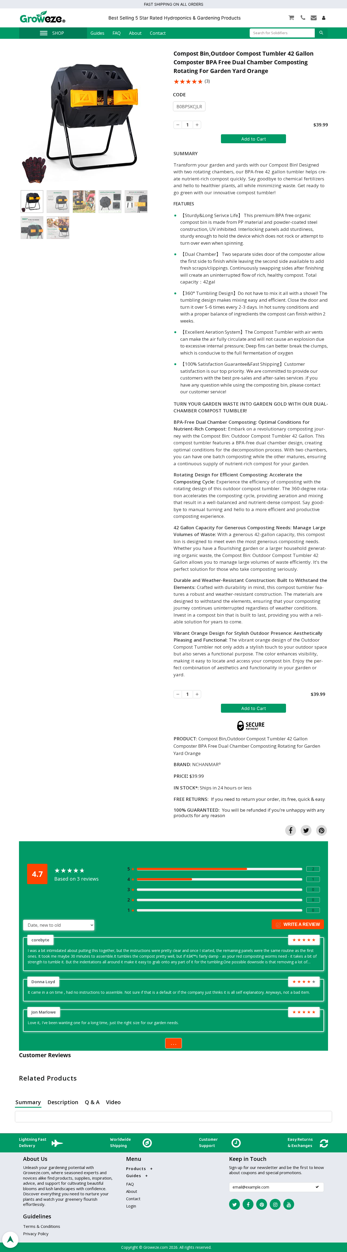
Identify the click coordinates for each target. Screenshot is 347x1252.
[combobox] (282, 32)
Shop (58, 33)
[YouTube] (288, 1204)
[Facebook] (248, 1204)
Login (131, 1206)
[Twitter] (234, 1204)
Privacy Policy (36, 1233)
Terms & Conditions (41, 1226)
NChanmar (205, 764)
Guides (97, 33)
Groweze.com (155, 1247)
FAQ (117, 33)
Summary (28, 1102)
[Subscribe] (317, 1187)
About (135, 33)
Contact (158, 33)
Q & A (92, 1102)
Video (113, 1102)
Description (62, 1102)
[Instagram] (275, 1204)
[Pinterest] (261, 1204)
